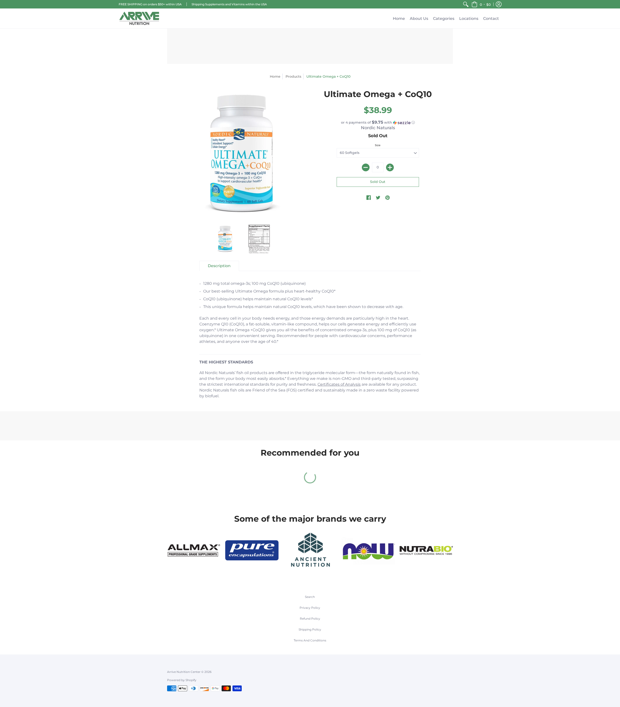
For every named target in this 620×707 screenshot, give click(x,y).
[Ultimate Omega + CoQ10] (225, 239)
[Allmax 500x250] (193, 550)
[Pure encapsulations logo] (252, 550)
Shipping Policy (310, 629)
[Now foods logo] (368, 550)
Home (275, 76)
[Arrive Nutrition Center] (139, 18)
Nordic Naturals (378, 127)
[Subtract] (366, 167)
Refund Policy (310, 618)
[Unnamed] (426, 550)
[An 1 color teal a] (310, 550)
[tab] (219, 266)
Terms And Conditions (310, 640)
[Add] (390, 167)
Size (377, 145)
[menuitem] (465, 4)
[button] (481, 4)
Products (293, 76)
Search (310, 597)
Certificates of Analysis (339, 384)
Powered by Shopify (181, 680)
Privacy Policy (310, 607)
